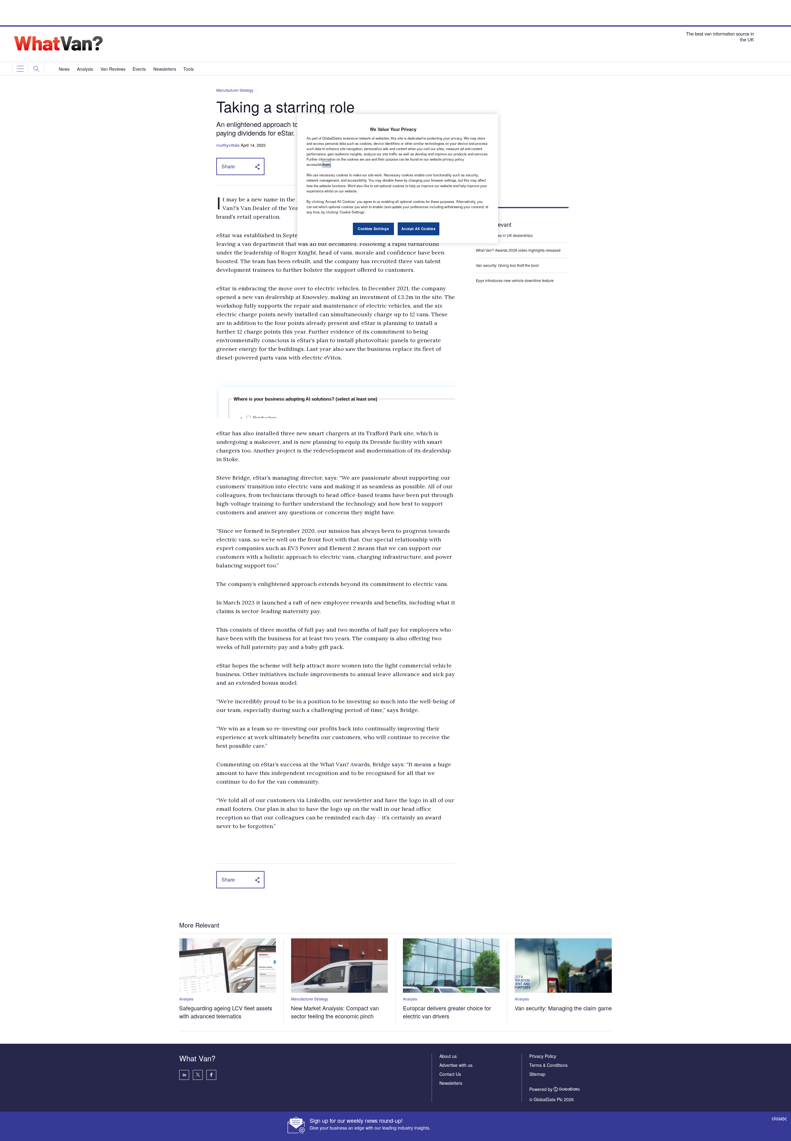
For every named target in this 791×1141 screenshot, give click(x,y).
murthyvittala (227, 145)
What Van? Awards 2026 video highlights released (518, 250)
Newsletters (450, 1083)
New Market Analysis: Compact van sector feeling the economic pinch (335, 1012)
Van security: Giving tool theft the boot (507, 265)
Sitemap (537, 1074)
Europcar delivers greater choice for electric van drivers (447, 1012)
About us (448, 1056)
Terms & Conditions (548, 1065)
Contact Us (450, 1074)
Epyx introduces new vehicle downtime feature (515, 280)
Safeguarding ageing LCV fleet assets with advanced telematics (225, 1012)
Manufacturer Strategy (234, 90)
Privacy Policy (542, 1056)
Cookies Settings (373, 228)
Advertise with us (455, 1065)
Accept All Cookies (418, 228)
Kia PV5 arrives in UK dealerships (505, 235)
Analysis (186, 998)
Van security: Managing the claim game (563, 1008)
